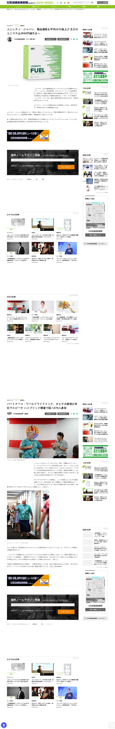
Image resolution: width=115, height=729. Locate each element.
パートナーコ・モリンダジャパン (20, 624)
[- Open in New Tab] (57, 2)
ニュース (18, 6)
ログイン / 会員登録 (102, 2)
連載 (98, 6)
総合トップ (9, 9)
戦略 (43, 179)
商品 (69, 6)
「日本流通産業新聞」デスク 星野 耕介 (24, 39)
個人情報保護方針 (28, 166)
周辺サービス (36, 6)
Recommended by (71, 343)
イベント (54, 6)
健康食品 (39, 9)
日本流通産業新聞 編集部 (20, 413)
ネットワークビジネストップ (21, 9)
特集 (84, 6)
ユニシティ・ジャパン (17, 179)
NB (36, 179)
